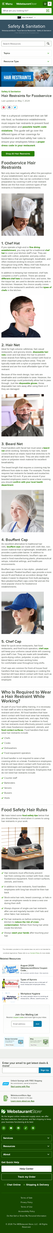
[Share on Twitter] (15, 107)
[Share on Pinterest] (3, 107)
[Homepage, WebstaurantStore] (26, 3)
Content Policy (35, 953)
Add (37, 1024)
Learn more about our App (22, 1101)
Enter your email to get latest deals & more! (25, 1064)
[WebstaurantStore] (26, 1111)
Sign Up (45, 1070)
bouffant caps (14, 546)
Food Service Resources (26, 31)
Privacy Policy (27, 1202)
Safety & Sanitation (44, 31)
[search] (48, 43)
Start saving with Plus (20, 1086)
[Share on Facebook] (9, 107)
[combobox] (26, 11)
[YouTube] (11, 1128)
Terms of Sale (26, 1198)
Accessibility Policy (26, 1211)
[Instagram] (3, 1128)
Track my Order (26, 1176)
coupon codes (18, 1017)
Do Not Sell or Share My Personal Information (26, 1216)
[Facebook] (18, 1128)
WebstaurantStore (9, 31)
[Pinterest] (33, 1128)
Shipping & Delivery (37, 1184)
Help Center (26, 1168)
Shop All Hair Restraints (18, 153)
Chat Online (14, 1184)
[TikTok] (25, 1128)
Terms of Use (26, 1207)
